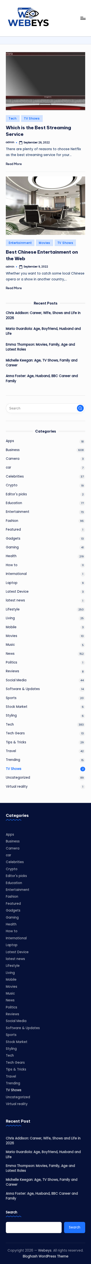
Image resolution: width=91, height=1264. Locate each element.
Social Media (16, 680)
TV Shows (32, 118)
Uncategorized (18, 777)
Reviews (12, 671)
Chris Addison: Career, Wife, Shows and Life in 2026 (43, 315)
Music (10, 644)
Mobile (11, 627)
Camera (12, 458)
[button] (80, 408)
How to (11, 565)
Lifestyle (13, 609)
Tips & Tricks (16, 742)
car (8, 467)
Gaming (12, 547)
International (16, 574)
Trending (13, 759)
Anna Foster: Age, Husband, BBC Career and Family (42, 378)
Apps (10, 441)
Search (11, 1212)
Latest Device (17, 591)
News (10, 653)
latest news (15, 600)
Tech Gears (15, 733)
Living (10, 618)
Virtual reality (17, 786)
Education (14, 503)
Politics (11, 662)
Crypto (11, 485)
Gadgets (13, 538)
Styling (11, 715)
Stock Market (16, 706)
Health (11, 556)
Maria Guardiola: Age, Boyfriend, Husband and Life (43, 331)
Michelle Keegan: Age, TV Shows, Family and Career (41, 363)
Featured (13, 529)
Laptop (11, 583)
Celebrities (15, 476)
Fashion (12, 520)
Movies (44, 243)
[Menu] (82, 18)
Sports (11, 698)
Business (13, 450)
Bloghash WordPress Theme (45, 1256)
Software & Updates (23, 689)
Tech (13, 118)
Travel (11, 751)
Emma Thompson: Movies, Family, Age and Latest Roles (40, 347)
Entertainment (20, 243)
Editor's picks (16, 494)
